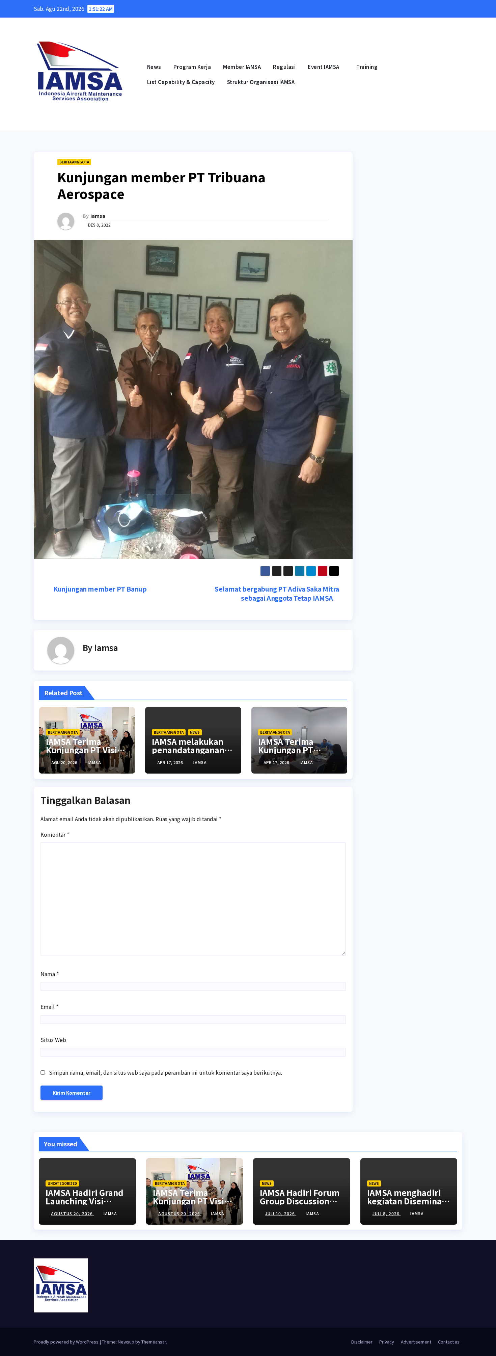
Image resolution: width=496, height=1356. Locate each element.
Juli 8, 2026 (387, 1213)
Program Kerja (192, 66)
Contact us (449, 1341)
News (154, 66)
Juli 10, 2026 (280, 1213)
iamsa (97, 216)
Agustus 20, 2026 (72, 1213)
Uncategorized (62, 1183)
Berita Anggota (74, 161)
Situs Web (53, 1040)
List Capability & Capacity (181, 81)
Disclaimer (362, 1341)
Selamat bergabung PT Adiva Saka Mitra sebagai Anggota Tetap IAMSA (277, 593)
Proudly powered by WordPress (67, 1341)
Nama (49, 974)
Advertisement (416, 1341)
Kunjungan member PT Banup (99, 589)
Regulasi (284, 66)
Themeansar (153, 1341)
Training (367, 66)
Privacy (386, 1341)
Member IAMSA (242, 66)
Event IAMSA (324, 66)
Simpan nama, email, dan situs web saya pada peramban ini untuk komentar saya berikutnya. (165, 1072)
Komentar (54, 834)
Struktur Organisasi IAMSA (261, 81)
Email (49, 1006)
